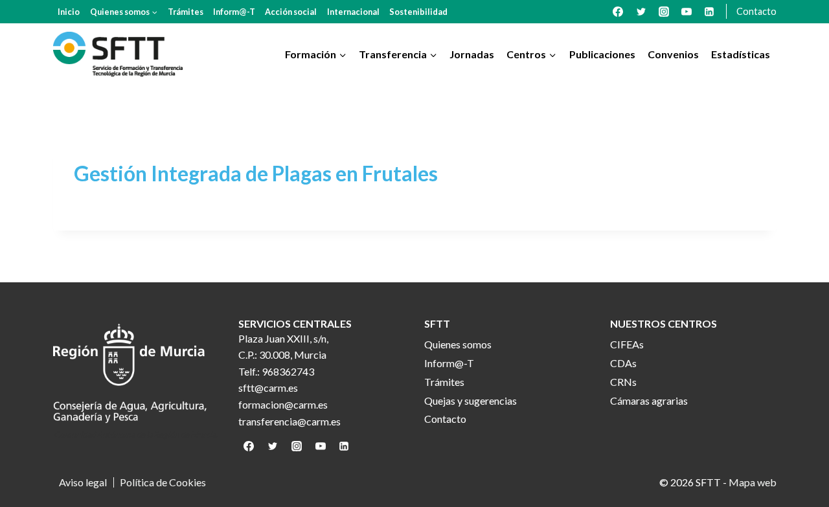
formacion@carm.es (283, 404)
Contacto (756, 11)
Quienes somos (458, 344)
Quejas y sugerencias (470, 400)
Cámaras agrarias (649, 400)
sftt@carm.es (268, 387)
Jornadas (471, 54)
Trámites (185, 11)
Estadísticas (740, 54)
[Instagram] (663, 11)
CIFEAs (627, 344)
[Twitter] (641, 11)
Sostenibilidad (418, 11)
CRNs (623, 382)
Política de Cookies (163, 482)
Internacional (353, 11)
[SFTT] (118, 54)
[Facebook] (618, 11)
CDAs (623, 363)
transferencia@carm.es (289, 421)
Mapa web (753, 482)
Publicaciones (602, 54)
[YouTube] (686, 11)
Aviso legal (83, 482)
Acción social (291, 11)
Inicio (69, 11)
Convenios (673, 54)
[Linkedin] (709, 11)
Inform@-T (234, 11)
